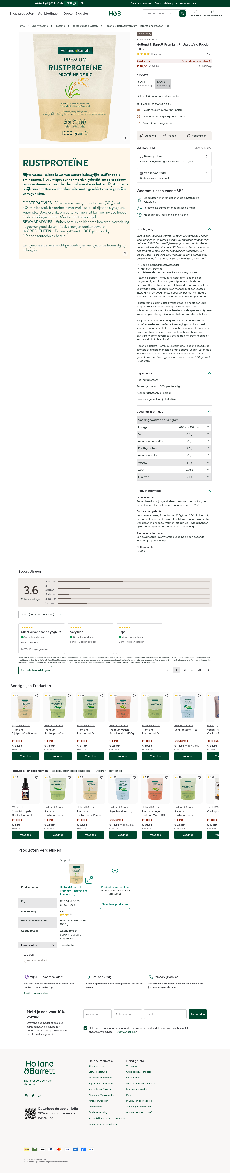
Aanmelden (198, 1014)
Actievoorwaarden (186, 3)
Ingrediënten (145, 373)
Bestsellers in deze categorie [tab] (71, 771)
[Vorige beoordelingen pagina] (168, 670)
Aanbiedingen (48, 13)
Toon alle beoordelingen (35, 670)
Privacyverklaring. (125, 1031)
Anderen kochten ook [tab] (109, 771)
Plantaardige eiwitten (85, 25)
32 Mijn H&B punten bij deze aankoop (159, 96)
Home (21, 25)
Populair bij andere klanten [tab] (29, 771)
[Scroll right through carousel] (216, 726)
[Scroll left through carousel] (13, 726)
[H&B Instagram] (26, 1096)
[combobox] (160, 13)
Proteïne (60, 25)
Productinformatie (149, 491)
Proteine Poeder (35, 960)
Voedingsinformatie (150, 411)
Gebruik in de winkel (141, 3)
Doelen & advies (75, 13)
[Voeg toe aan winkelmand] (89, 880)
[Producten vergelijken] (115, 870)
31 (199, 669)
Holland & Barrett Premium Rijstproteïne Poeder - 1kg (74, 890)
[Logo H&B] (115, 14)
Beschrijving (145, 229)
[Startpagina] (115, 13)
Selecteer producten (115, 904)
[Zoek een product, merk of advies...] (183, 13)
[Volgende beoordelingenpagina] (208, 670)
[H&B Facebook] (33, 1096)
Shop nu (85, 3)
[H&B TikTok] (40, 1096)
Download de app (164, 3)
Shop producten (21, 13)
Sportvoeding (39, 25)
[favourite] (36, 695)
